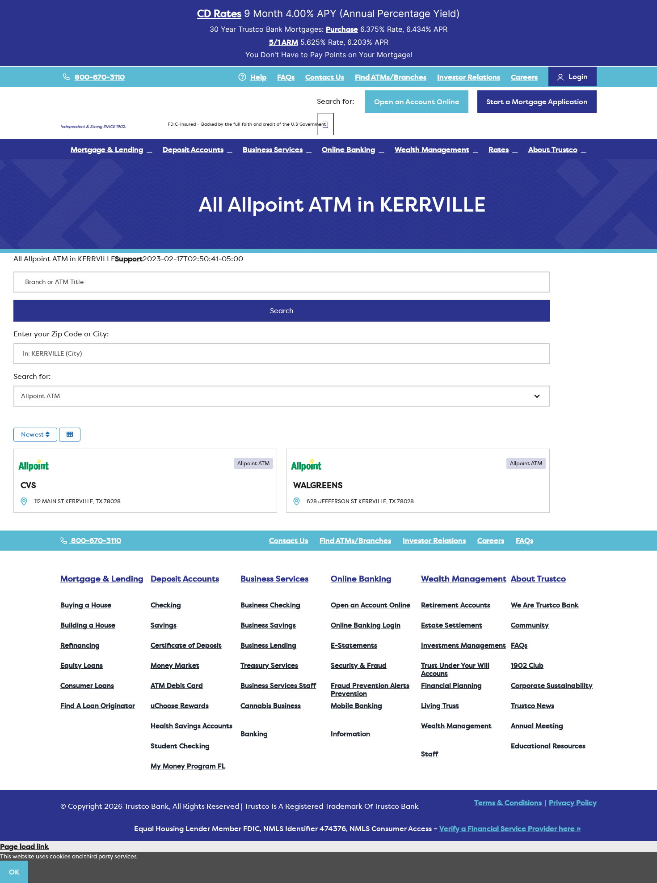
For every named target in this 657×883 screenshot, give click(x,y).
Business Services (274, 578)
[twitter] (565, 540)
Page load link (24, 846)
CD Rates (219, 13)
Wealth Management (463, 578)
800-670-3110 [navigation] (95, 540)
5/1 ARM (283, 42)
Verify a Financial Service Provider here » (510, 828)
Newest (33, 434)
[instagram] (579, 540)
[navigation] (416, 101)
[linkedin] (594, 540)
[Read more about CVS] (145, 480)
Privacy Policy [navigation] (573, 802)
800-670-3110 (100, 77)
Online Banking (361, 578)
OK (14, 872)
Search (293, 310)
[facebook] (551, 540)
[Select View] (69, 435)
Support (129, 258)
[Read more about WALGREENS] (417, 480)
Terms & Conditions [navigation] (508, 802)
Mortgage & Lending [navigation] (101, 578)
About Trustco (538, 578)
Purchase (342, 29)
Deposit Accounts (185, 578)
